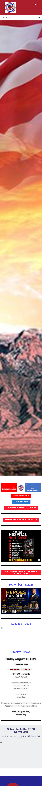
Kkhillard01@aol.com (20, 712)
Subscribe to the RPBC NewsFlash (21, 731)
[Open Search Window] (38, 17)
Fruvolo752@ (21, 714)
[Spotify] (9, 17)
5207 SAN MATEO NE (21, 674)
